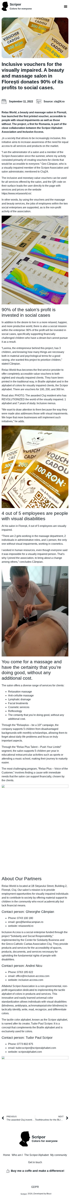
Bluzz (49, 1194)
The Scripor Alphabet (36, 1155)
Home (6, 1155)
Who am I (17, 1155)
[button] (65, 6)
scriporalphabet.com (30, 1051)
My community (58, 1155)
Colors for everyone (21, 8)
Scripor (15, 4)
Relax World (9, 112)
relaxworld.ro (25, 925)
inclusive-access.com (30, 980)
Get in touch (35, 1162)
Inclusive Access (11, 932)
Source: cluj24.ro (54, 101)
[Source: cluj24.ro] (38, 101)
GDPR (35, 1187)
